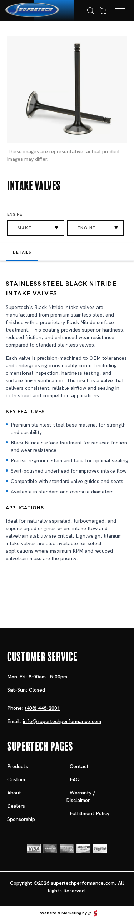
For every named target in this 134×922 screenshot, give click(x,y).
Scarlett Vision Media (95, 913)
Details (22, 252)
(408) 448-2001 (42, 708)
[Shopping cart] (103, 10)
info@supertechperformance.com (62, 721)
